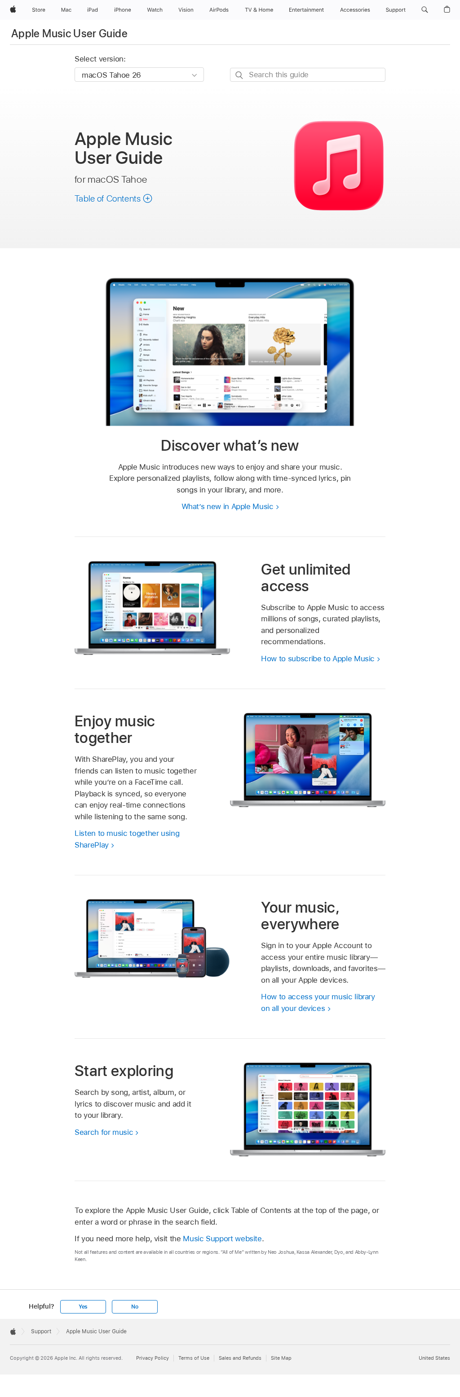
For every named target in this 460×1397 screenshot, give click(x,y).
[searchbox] (307, 75)
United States (434, 1358)
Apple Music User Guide (69, 33)
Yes (83, 1307)
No (134, 1307)
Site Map (281, 1358)
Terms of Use (193, 1358)
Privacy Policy (152, 1358)
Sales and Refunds (240, 1358)
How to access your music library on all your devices (318, 1002)
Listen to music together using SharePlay (127, 839)
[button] (425, 10)
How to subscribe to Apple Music (318, 658)
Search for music (104, 1132)
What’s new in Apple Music (227, 506)
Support (41, 1331)
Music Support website (222, 1238)
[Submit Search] (239, 75)
